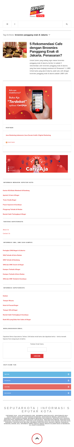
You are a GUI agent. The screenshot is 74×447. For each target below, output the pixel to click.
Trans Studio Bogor (9, 200)
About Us (6, 230)
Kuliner (5, 296)
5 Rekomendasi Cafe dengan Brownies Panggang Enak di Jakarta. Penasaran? (46, 49)
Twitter (6, 374)
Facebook (7, 380)
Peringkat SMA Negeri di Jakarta (14, 250)
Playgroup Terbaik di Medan (12, 209)
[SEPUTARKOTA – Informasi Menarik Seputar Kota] (37, 10)
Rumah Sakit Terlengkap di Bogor (14, 214)
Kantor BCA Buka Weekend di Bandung (16, 190)
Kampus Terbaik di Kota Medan (13, 274)
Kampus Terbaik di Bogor (11, 269)
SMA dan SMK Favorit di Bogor (13, 265)
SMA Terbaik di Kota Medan (12, 255)
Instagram (7, 393)
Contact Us (6, 233)
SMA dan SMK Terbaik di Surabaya (14, 279)
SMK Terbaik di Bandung (11, 260)
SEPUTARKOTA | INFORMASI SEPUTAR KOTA (37, 409)
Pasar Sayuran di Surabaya (12, 205)
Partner (11, 142)
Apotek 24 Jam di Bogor (11, 195)
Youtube (7, 386)
